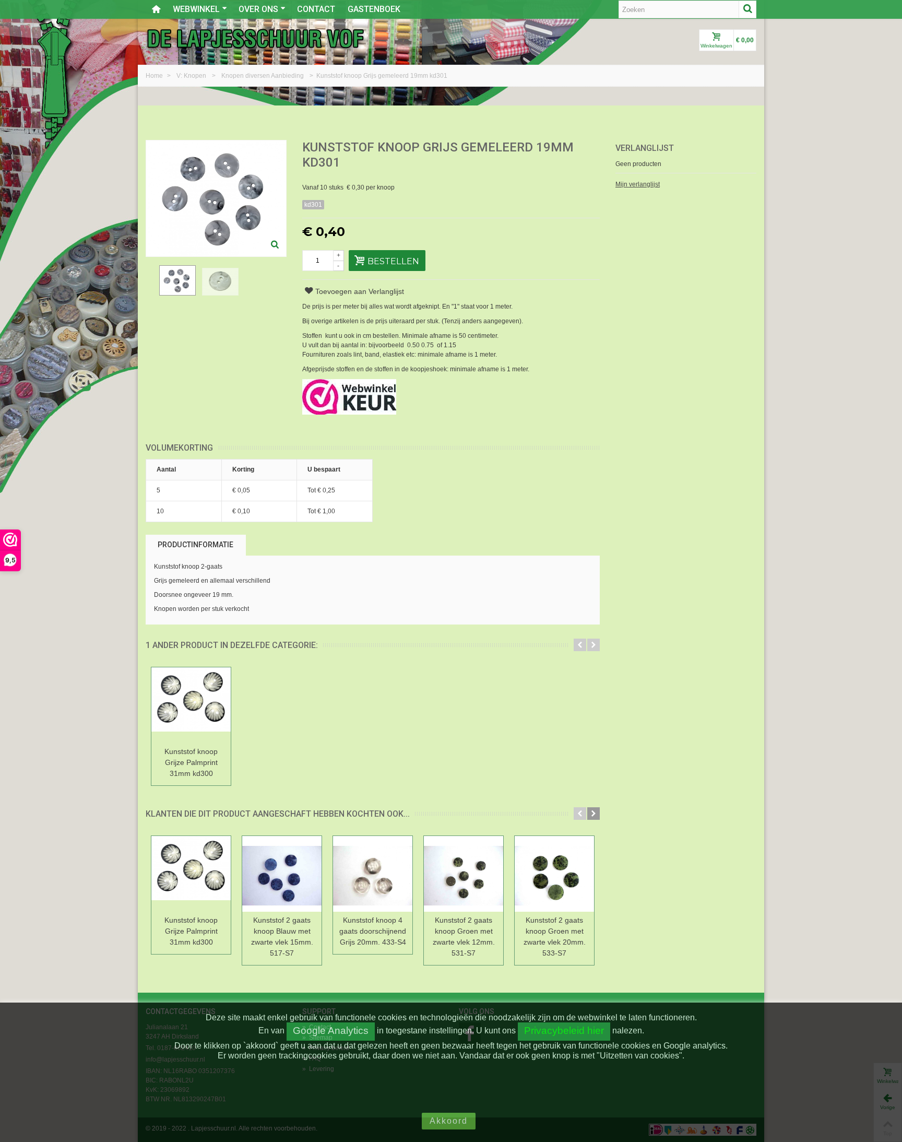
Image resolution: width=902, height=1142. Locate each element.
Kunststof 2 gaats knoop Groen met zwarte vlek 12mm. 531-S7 (464, 936)
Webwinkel (196, 9)
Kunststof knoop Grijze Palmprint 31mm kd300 (191, 762)
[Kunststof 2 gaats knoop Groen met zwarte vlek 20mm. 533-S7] (554, 874)
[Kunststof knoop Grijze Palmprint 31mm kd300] (191, 705)
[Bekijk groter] (275, 245)
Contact (316, 9)
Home (155, 75)
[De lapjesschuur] (255, 38)
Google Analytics (331, 1030)
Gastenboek (374, 9)
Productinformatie (195, 544)
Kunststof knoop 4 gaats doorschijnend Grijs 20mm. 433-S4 (372, 931)
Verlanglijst (644, 148)
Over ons (258, 9)
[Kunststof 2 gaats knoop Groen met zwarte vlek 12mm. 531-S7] (463, 874)
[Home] (156, 9)
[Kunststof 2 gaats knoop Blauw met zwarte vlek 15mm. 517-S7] (282, 874)
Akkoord (449, 1120)
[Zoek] (747, 9)
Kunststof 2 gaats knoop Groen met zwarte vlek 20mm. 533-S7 (555, 936)
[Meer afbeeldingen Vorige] (151, 286)
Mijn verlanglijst (637, 184)
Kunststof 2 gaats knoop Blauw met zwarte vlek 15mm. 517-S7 (282, 936)
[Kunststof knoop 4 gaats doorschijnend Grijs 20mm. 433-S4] (372, 874)
